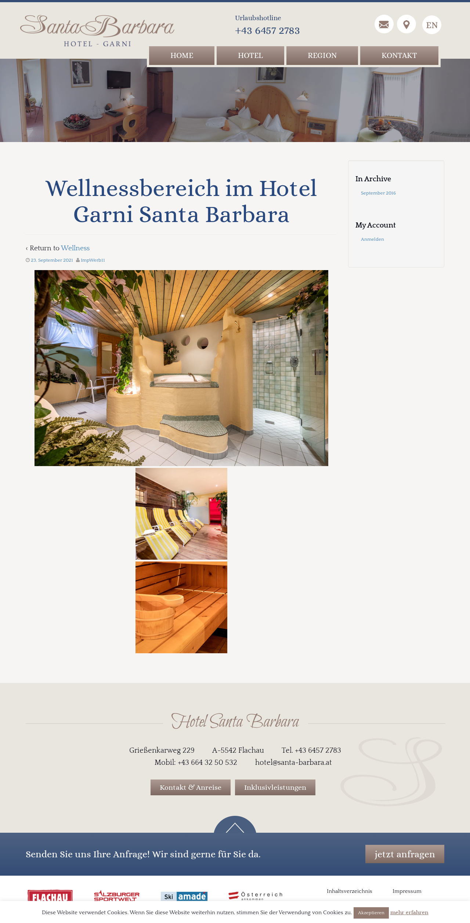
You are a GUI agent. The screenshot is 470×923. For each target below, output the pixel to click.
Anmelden (372, 239)
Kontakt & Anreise (190, 787)
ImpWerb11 (93, 260)
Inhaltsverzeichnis (349, 891)
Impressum (407, 891)
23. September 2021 (52, 260)
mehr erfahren (409, 912)
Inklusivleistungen (275, 787)
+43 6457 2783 (267, 30)
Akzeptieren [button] (371, 912)
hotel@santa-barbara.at (293, 763)
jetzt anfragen (405, 854)
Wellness (75, 248)
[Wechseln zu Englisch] (431, 24)
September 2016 (378, 193)
